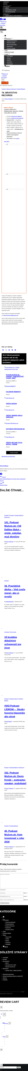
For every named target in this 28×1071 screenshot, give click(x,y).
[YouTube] (5, 19)
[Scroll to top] (1, 1014)
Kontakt (5, 3)
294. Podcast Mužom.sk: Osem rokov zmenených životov (12, 479)
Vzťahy (9, 58)
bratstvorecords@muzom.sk (10, 315)
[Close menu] (0, 1017)
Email (25, 896)
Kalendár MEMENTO (13, 391)
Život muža (10, 56)
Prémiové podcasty (12, 40)
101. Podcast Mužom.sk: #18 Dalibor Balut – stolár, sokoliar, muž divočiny (13, 529)
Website (26, 899)
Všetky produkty (14, 452)
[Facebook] (1, 19)
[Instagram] (3, 19)
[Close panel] (1, 1050)
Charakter (10, 64)
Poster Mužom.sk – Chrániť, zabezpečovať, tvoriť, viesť (15, 376)
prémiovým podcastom (17, 118)
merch (17, 138)
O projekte (6, 2)
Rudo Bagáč (9, 721)
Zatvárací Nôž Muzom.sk (15, 429)
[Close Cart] (1, 1007)
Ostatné (6, 515)
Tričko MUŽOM (11, 403)
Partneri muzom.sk (10, 11)
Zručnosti (9, 62)
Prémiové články (9, 52)
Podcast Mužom (11, 42)
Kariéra (9, 60)
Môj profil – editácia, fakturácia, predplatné (15, 1059)
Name (25, 893)
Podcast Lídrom (11, 48)
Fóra (5, 1055)
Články (4, 935)
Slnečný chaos (3, 484)
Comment (3, 889)
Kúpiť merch (3, 29)
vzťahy (13, 456)
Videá (5, 50)
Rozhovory (10, 46)
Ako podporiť (6, 961)
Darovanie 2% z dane (10, 10)
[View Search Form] (1, 27)
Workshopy (5, 968)
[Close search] (1, 1065)
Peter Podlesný (9, 99)
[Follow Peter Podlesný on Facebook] (1, 474)
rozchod (8, 456)
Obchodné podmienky (8, 974)
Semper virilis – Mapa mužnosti (13, 15)
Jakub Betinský (9, 601)
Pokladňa (5, 979)
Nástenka (5, 1053)
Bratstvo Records (12, 44)
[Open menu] (2, 80)
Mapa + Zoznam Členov (10, 1057)
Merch (7, 8)
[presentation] (15, 504)
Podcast (4, 89)
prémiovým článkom (16, 116)
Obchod (5, 978)
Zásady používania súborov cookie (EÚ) (13, 976)
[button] (15, 158)
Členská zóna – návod (10, 1061)
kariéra (4, 456)
